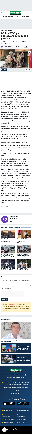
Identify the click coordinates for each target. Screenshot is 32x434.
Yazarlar (17, 16)
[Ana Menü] (1, 13)
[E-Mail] (11, 221)
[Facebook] (8, 399)
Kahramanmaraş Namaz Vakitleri (7, 415)
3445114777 (17, 390)
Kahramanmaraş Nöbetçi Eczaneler (7, 411)
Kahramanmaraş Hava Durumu (23, 411)
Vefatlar (10, 16)
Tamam (16, 432)
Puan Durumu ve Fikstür (9, 419)
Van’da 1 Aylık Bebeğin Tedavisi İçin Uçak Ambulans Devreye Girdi (7, 255)
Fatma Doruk (13, 218)
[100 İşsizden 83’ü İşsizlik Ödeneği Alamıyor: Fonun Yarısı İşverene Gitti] (24, 249)
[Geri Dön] (4, 429)
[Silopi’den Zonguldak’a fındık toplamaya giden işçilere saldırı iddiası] (8, 233)
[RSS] (24, 399)
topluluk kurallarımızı (15, 304)
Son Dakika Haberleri (9, 422)
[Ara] (29, 13)
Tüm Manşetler (22, 419)
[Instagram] (13, 399)
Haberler (3, 30)
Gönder (4, 299)
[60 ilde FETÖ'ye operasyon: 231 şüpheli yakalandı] (16, 58)
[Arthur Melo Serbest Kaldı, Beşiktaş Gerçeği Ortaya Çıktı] (8, 263)
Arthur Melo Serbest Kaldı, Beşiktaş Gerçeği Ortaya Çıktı (8, 270)
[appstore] (9, 404)
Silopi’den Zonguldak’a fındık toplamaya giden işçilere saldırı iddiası (7, 240)
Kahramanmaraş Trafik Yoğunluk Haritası (23, 415)
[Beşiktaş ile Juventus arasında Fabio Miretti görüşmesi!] (24, 263)
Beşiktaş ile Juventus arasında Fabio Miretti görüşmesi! (23, 270)
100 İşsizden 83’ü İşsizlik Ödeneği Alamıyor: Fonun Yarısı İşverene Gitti (23, 255)
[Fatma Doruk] (4, 219)
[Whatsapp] (21, 399)
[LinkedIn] (16, 399)
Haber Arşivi (21, 422)
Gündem (10, 30)
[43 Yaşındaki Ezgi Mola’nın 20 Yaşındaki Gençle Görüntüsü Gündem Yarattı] (24, 233)
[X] (10, 399)
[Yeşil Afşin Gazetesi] (15, 13)
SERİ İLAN (4, 16)
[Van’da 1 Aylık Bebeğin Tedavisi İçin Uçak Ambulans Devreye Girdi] (8, 249)
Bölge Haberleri (26, 16)
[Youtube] (18, 399)
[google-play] (22, 404)
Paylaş (4, 69)
